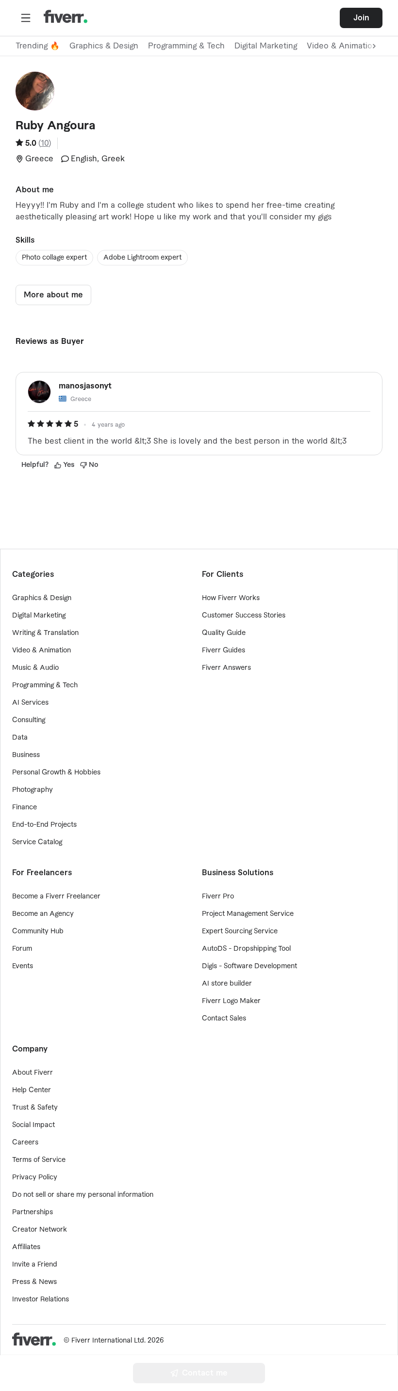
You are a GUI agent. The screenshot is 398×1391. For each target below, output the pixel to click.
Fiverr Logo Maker (231, 1001)
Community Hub (38, 931)
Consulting (28, 720)
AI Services (30, 702)
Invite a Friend (34, 1264)
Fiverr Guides (223, 650)
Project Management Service (248, 914)
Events (22, 966)
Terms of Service (39, 1160)
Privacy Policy (34, 1177)
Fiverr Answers (226, 668)
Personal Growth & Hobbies (56, 772)
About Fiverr (32, 1072)
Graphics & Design (103, 46)
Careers (25, 1142)
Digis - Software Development (249, 966)
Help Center (31, 1090)
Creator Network (39, 1229)
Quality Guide (224, 633)
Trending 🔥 (38, 46)
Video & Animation (41, 650)
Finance (24, 807)
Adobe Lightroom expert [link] (142, 257)
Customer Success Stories (243, 615)
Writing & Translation (45, 633)
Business (26, 755)
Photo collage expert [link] (54, 257)
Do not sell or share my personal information (82, 1194)
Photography (32, 790)
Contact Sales (224, 1018)
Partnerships (32, 1212)
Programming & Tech (186, 46)
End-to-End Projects (44, 824)
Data (20, 737)
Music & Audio (35, 668)
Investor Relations (40, 1299)
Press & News (34, 1282)
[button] (26, 18)
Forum (22, 948)
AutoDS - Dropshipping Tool (246, 948)
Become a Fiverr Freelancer (56, 896)
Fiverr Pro (218, 896)
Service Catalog (37, 842)
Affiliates (26, 1247)
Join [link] (361, 18)
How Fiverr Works (231, 598)
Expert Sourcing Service (240, 931)
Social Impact (33, 1125)
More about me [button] (53, 295)
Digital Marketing (265, 46)
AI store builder (227, 983)
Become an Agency (43, 914)
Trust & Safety (35, 1107)
